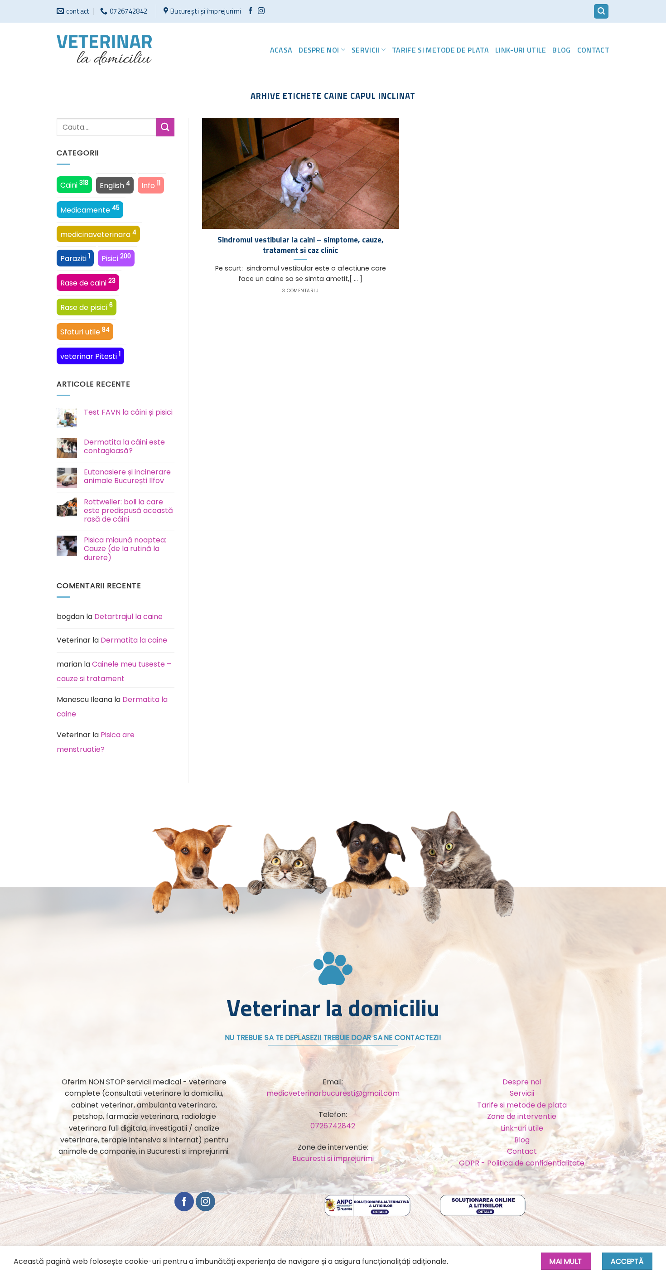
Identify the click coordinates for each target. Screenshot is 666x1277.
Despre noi (319, 49)
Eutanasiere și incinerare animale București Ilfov (127, 476)
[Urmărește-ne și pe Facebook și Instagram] (261, 11)
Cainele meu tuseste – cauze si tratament (114, 671)
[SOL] (482, 1205)
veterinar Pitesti (90, 356)
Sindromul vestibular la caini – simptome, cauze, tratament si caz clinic (300, 245)
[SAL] (368, 1205)
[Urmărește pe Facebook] (250, 11)
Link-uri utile (520, 49)
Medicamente (90, 209)
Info (150, 185)
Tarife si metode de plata (440, 49)
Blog (561, 49)
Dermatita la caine (134, 640)
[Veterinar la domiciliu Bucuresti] (104, 50)
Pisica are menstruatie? (96, 742)
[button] (601, 11)
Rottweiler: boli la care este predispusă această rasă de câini (128, 511)
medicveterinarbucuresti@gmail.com (333, 1093)
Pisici (116, 258)
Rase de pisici (86, 307)
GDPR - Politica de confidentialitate (521, 1163)
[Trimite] (165, 127)
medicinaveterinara (98, 234)
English (115, 185)
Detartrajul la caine (128, 616)
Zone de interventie (521, 1116)
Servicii (366, 49)
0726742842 (332, 1126)
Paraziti (75, 258)
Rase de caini (88, 282)
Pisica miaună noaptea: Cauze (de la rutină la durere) (125, 549)
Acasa (281, 49)
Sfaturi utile (85, 331)
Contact (593, 49)
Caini (74, 184)
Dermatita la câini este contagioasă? (124, 446)
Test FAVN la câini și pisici (128, 412)
